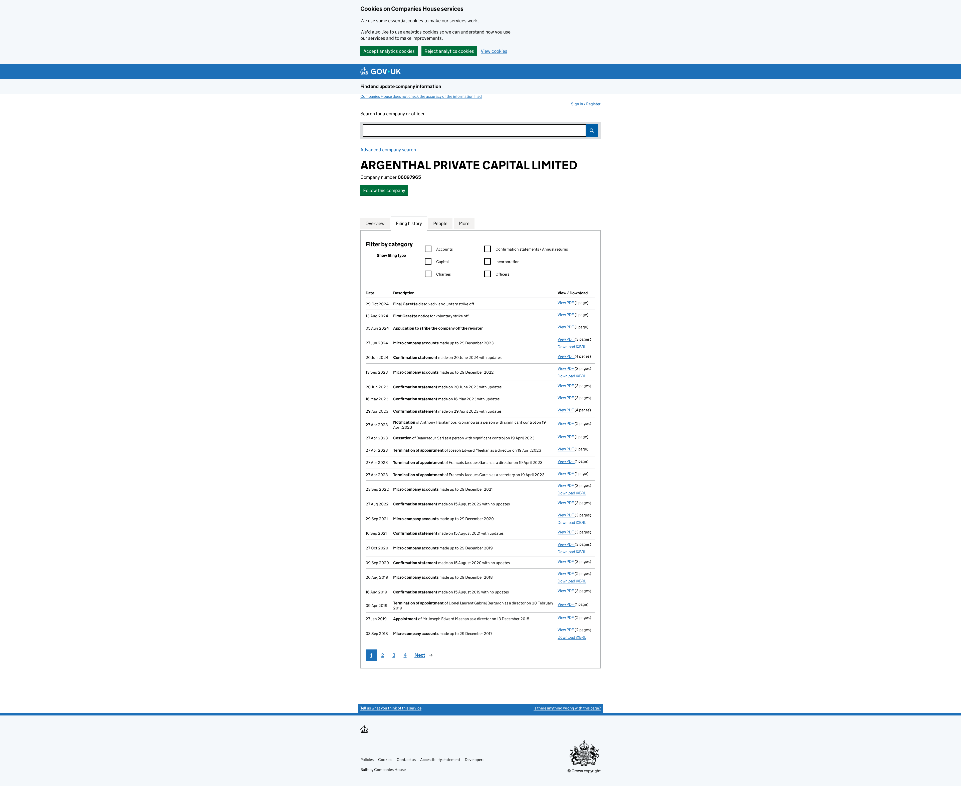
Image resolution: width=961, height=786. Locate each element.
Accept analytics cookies (389, 51)
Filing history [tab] (409, 223)
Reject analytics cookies (449, 51)
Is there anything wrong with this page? (567, 708)
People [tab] (440, 223)
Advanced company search (388, 150)
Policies (367, 759)
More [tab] (464, 223)
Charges (443, 274)
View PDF (566, 302)
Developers (474, 759)
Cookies (385, 759)
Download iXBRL (572, 346)
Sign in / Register (586, 104)
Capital (442, 261)
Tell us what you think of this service (390, 708)
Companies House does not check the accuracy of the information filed (421, 96)
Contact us (406, 759)
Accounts (444, 249)
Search (592, 130)
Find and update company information (400, 86)
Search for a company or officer (392, 114)
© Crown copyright (584, 770)
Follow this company (384, 190)
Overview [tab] (375, 223)
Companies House (390, 769)
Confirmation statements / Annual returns (532, 249)
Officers (502, 274)
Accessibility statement (440, 759)
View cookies (494, 51)
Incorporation (508, 261)
